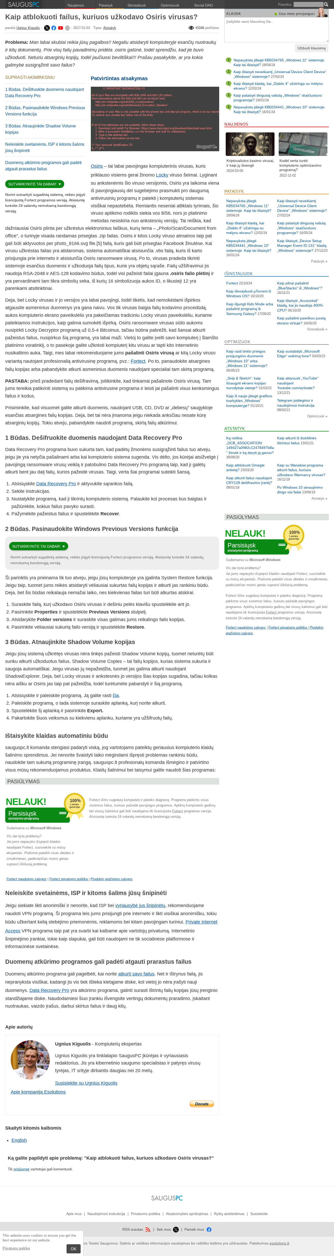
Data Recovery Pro (56, 483)
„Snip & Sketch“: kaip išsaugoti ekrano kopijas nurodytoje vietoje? (246, 383)
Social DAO (203, 5)
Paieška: (285, 4)
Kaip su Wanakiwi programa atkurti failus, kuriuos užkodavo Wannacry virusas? (301, 470)
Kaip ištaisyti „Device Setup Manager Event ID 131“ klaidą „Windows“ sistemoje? (301, 246)
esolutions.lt (279, 1243)
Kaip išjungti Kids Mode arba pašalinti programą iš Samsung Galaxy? (249, 309)
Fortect (138, 361)
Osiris (97, 166)
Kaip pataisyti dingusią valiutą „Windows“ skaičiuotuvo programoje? (301, 228)
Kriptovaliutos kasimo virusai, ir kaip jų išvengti (250, 163)
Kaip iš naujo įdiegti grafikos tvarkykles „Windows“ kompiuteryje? (249, 401)
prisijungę (21, 1169)
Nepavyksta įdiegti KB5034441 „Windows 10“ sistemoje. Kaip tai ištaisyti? (248, 246)
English (19, 1140)
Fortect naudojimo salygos (26, 879)
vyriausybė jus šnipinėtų (140, 905)
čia (116, 695)
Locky (162, 175)
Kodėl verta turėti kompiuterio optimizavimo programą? (300, 165)
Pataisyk (106, 5)
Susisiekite (259, 1214)
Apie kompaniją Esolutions (38, 1092)
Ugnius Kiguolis (28, 28)
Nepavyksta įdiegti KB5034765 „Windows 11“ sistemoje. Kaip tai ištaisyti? (248, 206)
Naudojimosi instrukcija (106, 1214)
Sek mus (164, 1229)
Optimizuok (170, 5)
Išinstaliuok (137, 5)
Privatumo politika (16, 1248)
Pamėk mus (194, 1229)
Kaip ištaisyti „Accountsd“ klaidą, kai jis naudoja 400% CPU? (300, 305)
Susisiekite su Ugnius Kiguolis (86, 1083)
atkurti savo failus (136, 974)
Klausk (233, 14)
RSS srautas (133, 1229)
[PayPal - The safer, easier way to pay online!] (202, 1104)
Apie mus (74, 1214)
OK (73, 1249)
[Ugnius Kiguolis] (46, 28)
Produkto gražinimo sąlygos (112, 879)
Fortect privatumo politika (69, 879)
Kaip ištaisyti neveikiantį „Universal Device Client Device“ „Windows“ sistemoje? (302, 206)
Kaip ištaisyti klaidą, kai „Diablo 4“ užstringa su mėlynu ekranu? (245, 228)
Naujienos (76, 5)
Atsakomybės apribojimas (187, 1214)
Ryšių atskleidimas (229, 1214)
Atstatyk (109, 28)
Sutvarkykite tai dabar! (32, 184)
